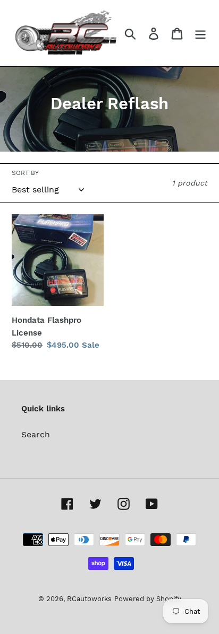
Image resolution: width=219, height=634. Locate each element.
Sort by (25, 173)
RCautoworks (89, 599)
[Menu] (200, 33)
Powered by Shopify (147, 599)
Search (35, 434)
